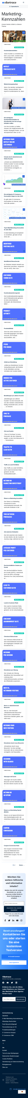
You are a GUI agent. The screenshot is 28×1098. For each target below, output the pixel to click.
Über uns (5, 1067)
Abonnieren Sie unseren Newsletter (14, 909)
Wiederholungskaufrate (11, 84)
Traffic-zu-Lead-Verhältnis (11, 464)
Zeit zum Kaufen (9, 431)
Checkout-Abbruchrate (11, 636)
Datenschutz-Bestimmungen (10, 1056)
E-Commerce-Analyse (8, 1032)
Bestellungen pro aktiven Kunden (14, 395)
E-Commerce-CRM (8, 1035)
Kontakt (4, 1050)
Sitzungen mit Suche (10, 776)
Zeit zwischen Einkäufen (11, 532)
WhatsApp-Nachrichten (9, 1021)
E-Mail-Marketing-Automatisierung (12, 1018)
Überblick (5, 1015)
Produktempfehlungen (8, 1030)
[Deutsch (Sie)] (21, 1091)
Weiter (21, 865)
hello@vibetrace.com (19, 1089)
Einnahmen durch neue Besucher (14, 743)
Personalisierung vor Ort (9, 1027)
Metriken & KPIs (19, 81)
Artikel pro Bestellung (10, 362)
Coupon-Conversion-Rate (11, 845)
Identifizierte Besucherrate (11, 261)
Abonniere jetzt (20, 999)
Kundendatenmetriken (10, 50)
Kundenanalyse (19, 47)
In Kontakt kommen (14, 956)
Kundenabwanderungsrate (12, 293)
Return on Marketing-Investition (13, 498)
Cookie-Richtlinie (7, 1059)
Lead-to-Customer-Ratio (11, 603)
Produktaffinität (8, 328)
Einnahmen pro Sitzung (11, 670)
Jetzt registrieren (14, 962)
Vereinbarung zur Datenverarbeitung (13, 1061)
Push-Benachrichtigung (9, 1024)
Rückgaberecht (6, 1064)
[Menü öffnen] (3, 1043)
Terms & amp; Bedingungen (10, 1053)
